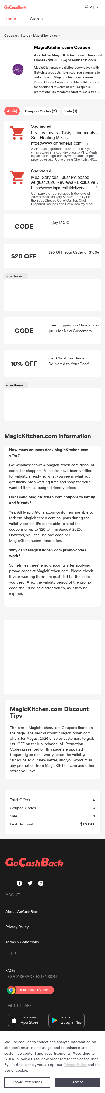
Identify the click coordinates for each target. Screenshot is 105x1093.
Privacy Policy (17, 926)
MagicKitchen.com (46, 35)
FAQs (10, 970)
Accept (77, 1082)
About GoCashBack (21, 911)
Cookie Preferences (27, 1082)
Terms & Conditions (22, 941)
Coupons (11, 35)
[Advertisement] (52, 657)
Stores (25, 35)
